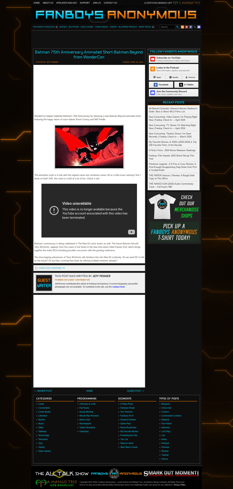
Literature (42, 416)
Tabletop (42, 431)
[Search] (177, 27)
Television (43, 439)
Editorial (165, 419)
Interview (166, 427)
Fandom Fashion (128, 419)
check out (45, 268)
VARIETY (113, 27)
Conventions (44, 408)
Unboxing (84, 431)
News (164, 439)
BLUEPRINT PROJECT (128, 27)
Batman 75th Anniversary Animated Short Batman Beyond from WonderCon (89, 55)
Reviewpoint (85, 423)
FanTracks (84, 408)
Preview (165, 447)
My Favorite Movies (129, 431)
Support (85, 3)
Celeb (41, 404)
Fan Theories (126, 412)
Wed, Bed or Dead (128, 447)
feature (56, 268)
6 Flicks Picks (126, 404)
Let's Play (166, 431)
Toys (40, 443)
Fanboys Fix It (126, 416)
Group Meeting (86, 412)
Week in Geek (126, 443)
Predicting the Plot (128, 435)
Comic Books (44, 412)
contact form (118, 287)
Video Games (44, 451)
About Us (48, 3)
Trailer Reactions (87, 427)
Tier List (124, 439)
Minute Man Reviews (89, 416)
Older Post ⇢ (135, 391)
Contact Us (110, 3)
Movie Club (84, 419)
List (163, 435)
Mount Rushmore (128, 427)
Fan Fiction (167, 423)
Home (37, 3)
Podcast (165, 443)
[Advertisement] (116, 38)
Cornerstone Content (171, 416)
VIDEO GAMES (87, 27)
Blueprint (166, 404)
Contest (165, 412)
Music (41, 423)
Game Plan (125, 423)
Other (40, 427)
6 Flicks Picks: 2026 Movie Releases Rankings (172, 150)
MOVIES (63, 27)
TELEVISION (73, 27)
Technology (43, 435)
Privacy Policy (179, 485)
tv (63, 268)
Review (165, 451)
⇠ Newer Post (43, 391)
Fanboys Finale (127, 408)
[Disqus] (89, 342)
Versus (165, 459)
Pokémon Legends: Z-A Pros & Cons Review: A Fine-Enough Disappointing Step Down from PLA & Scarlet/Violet (173, 167)
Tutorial (165, 455)
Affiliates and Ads (66, 3)
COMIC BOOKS (101, 27)
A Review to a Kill (87, 404)
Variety (41, 447)
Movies (41, 419)
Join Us (97, 3)
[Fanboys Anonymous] (116, 14)
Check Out (166, 408)
